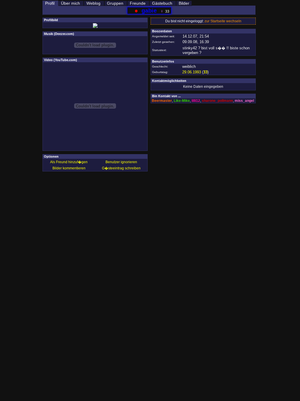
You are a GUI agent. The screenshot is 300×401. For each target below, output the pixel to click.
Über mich (70, 3)
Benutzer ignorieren (121, 162)
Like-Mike (182, 101)
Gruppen (115, 3)
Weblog (93, 3)
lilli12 (196, 101)
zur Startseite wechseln (222, 21)
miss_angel (244, 101)
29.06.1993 (191, 72)
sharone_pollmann (217, 101)
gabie (149, 10)
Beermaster (162, 101)
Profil (50, 3)
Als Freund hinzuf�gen (69, 162)
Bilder (184, 3)
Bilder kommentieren (69, 168)
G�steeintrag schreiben (121, 168)
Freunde (137, 3)
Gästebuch (162, 3)
